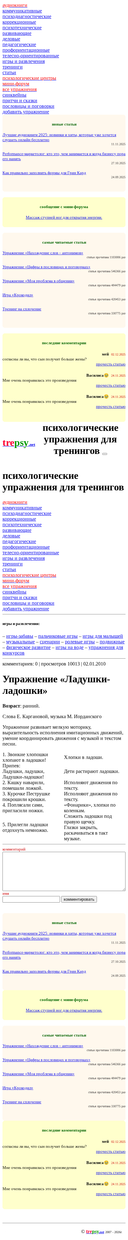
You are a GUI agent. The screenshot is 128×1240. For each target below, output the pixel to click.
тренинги (12, 66)
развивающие (16, 33)
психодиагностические (26, 16)
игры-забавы (19, 636)
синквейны (14, 95)
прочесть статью (111, 364)
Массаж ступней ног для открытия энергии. (64, 217)
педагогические (19, 44)
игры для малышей (103, 636)
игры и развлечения (23, 61)
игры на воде (70, 647)
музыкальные (20, 641)
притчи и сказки (19, 100)
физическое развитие (28, 647)
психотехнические (22, 27)
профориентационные (26, 50)
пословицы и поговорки (28, 106)
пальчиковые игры (58, 636)
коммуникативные (22, 10)
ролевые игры (80, 641)
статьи (9, 72)
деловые (11, 38)
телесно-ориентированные (30, 55)
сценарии (50, 641)
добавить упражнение (25, 111)
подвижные (112, 641)
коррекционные (19, 22)
